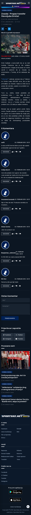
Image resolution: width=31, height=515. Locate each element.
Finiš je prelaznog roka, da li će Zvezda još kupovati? (13, 376)
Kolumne (19, 453)
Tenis (18, 459)
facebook (8, 335)
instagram (8, 339)
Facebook (4, 472)
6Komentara (7, 24)
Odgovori (6, 152)
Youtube (3, 478)
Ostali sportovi (21, 456)
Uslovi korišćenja (6, 432)
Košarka (19, 450)
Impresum (4, 429)
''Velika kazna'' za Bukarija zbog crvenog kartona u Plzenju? (13, 388)
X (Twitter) (4, 475)
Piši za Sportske (6, 435)
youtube (20, 339)
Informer (5, 79)
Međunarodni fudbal (7, 456)
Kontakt (19, 429)
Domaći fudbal (5, 453)
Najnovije (4, 450)
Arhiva (3, 437)
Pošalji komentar (10, 318)
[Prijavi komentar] (20, 152)
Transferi (4, 459)
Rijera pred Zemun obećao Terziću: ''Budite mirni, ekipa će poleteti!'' (15, 400)
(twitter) (20, 335)
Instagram (4, 481)
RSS (18, 432)
